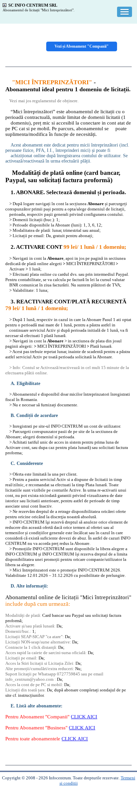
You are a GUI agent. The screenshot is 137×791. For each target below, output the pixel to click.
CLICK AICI (84, 716)
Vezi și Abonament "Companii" (82, 46)
